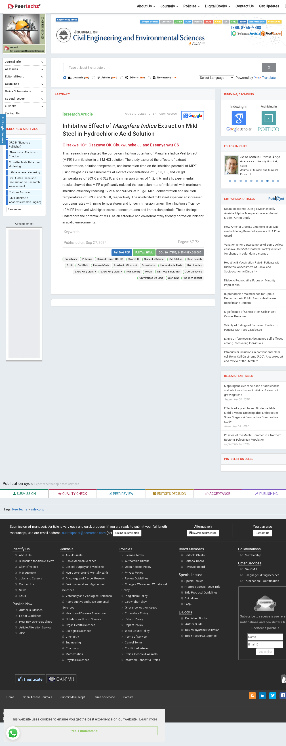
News (22, 590)
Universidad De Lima (151, 278)
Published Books (196, 618)
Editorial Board (194, 561)
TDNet (243, 21)
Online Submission (127, 533)
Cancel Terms (134, 642)
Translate (269, 78)
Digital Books (216, 6)
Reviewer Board (195, 566)
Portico (198, 21)
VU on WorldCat (192, 278)
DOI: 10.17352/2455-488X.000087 (180, 252)
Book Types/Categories (201, 635)
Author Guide (193, 624)
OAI (225, 21)
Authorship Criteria (137, 561)
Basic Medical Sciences (81, 561)
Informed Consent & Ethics (142, 660)
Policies (190, 6)
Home (10, 697)
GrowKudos (274, 21)
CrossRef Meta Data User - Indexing (24, 161)
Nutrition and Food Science (83, 619)
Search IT (133, 259)
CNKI (233, 21)
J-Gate (178, 21)
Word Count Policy (137, 630)
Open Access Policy (138, 566)
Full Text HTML (144, 252)
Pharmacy (72, 648)
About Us (145, 6)
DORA (188, 21)
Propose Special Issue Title (202, 586)
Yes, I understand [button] (84, 731)
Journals (168, 6)
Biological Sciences (78, 630)
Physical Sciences (77, 660)
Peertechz (19, 509)
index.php (37, 509)
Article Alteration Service (35, 627)
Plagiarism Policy (136, 596)
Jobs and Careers (30, 578)
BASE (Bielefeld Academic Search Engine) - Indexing (25, 199)
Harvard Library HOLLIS (110, 259)
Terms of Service (136, 636)
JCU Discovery (193, 271)
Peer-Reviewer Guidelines (35, 621)
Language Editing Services (262, 575)
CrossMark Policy (136, 613)
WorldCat (173, 278)
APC (22, 633)
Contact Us (245, 6)
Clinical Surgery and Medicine (85, 566)
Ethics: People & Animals (141, 654)
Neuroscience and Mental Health (87, 572)
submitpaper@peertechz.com (84, 533)
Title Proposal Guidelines (201, 592)
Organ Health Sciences (80, 625)
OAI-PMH (83, 265)
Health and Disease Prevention (86, 613)
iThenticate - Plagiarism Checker (23, 151)
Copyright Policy (136, 601)
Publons (87, 259)
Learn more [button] (148, 719)
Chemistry (72, 636)
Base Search (194, 259)
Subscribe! (265, 651)
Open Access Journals (37, 697)
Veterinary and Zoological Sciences (89, 596)
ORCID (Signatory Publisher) (19, 141)
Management (27, 572)
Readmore (14, 209)
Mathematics (74, 654)
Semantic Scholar (154, 259)
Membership (253, 555)
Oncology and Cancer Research (86, 578)
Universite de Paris (171, 265)
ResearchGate (257, 21)
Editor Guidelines (30, 615)
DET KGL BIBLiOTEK (168, 271)
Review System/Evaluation (202, 630)
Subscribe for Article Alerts (36, 561)
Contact (128, 697)
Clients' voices (28, 566)
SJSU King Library (85, 271)
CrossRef (166, 21)
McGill (148, 271)
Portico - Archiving (20, 189)
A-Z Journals (74, 555)
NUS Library (133, 271)
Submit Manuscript (73, 697)
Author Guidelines (30, 610)
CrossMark (71, 259)
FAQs (22, 596)
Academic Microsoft (125, 265)
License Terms (134, 555)
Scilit (218, 21)
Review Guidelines (136, 578)
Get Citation (176, 259)
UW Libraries (194, 265)
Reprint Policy (134, 625)
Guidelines (191, 598)
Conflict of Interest (137, 648)
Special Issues (194, 581)
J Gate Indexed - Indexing (24, 169)
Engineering (73, 642)
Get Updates (269, 6)
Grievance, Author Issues (141, 607)
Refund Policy (134, 619)
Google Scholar (150, 21)
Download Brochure (204, 533)
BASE (208, 21)
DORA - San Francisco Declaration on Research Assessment (24, 179)
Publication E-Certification (262, 581)
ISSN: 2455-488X (246, 27)
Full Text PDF (122, 252)
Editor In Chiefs (195, 555)
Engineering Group (67, 19)
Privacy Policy (134, 572)
